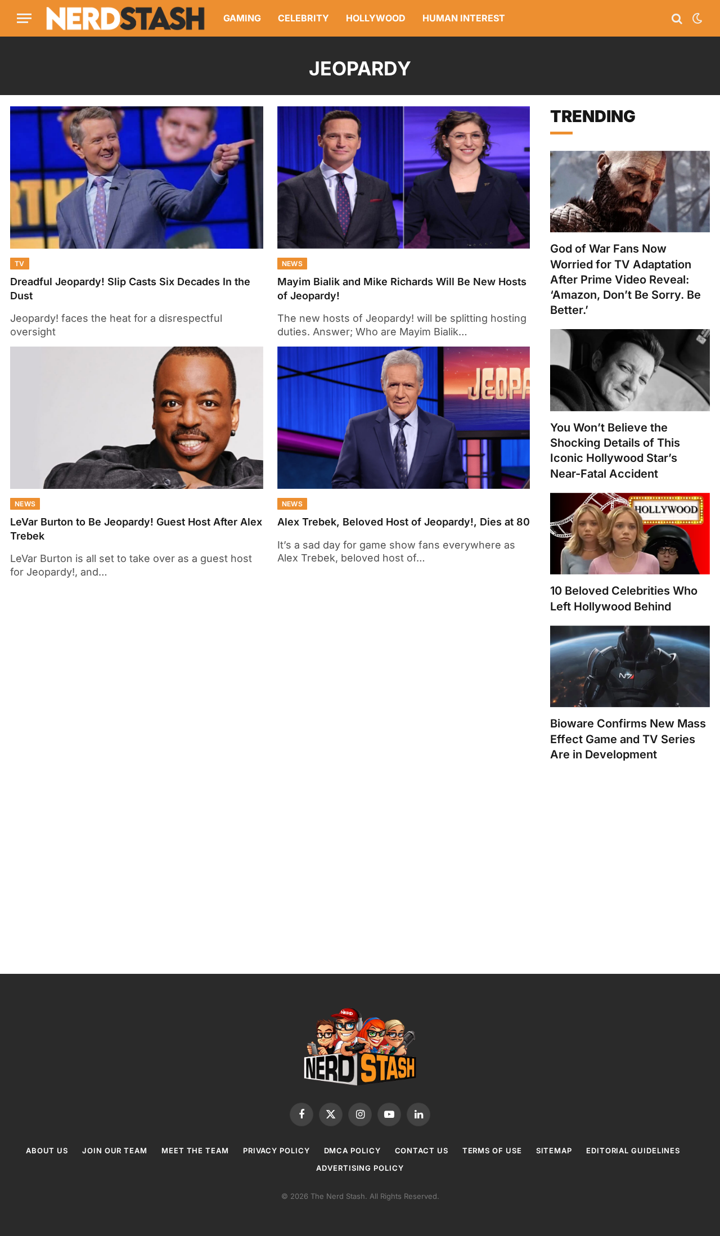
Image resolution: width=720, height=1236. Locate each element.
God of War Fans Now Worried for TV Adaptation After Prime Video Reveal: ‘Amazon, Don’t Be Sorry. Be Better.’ (625, 279)
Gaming (242, 18)
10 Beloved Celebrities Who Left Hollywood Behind (624, 598)
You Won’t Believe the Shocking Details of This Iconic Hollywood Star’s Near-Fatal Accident (615, 450)
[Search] (677, 18)
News (292, 263)
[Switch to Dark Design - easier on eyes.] (696, 18)
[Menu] (24, 18)
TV (20, 263)
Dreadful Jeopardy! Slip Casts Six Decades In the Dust (130, 288)
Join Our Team (114, 1150)
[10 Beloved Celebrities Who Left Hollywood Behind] (630, 534)
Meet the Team (195, 1150)
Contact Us (421, 1150)
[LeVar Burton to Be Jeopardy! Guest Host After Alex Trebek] (136, 418)
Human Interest (463, 18)
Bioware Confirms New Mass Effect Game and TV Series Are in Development (628, 739)
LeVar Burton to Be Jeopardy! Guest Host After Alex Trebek (136, 528)
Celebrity (303, 18)
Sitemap (554, 1150)
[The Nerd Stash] (126, 18)
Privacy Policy (276, 1150)
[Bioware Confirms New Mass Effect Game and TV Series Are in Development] (630, 667)
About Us (47, 1150)
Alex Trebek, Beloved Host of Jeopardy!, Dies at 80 (403, 522)
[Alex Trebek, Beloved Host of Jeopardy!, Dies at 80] (403, 418)
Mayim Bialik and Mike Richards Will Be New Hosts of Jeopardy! (401, 288)
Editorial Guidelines (633, 1150)
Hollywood (376, 18)
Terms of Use (492, 1150)
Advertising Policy (359, 1167)
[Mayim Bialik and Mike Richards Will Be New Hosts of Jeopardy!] (403, 177)
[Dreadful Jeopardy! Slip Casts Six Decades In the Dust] (136, 177)
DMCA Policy (352, 1150)
